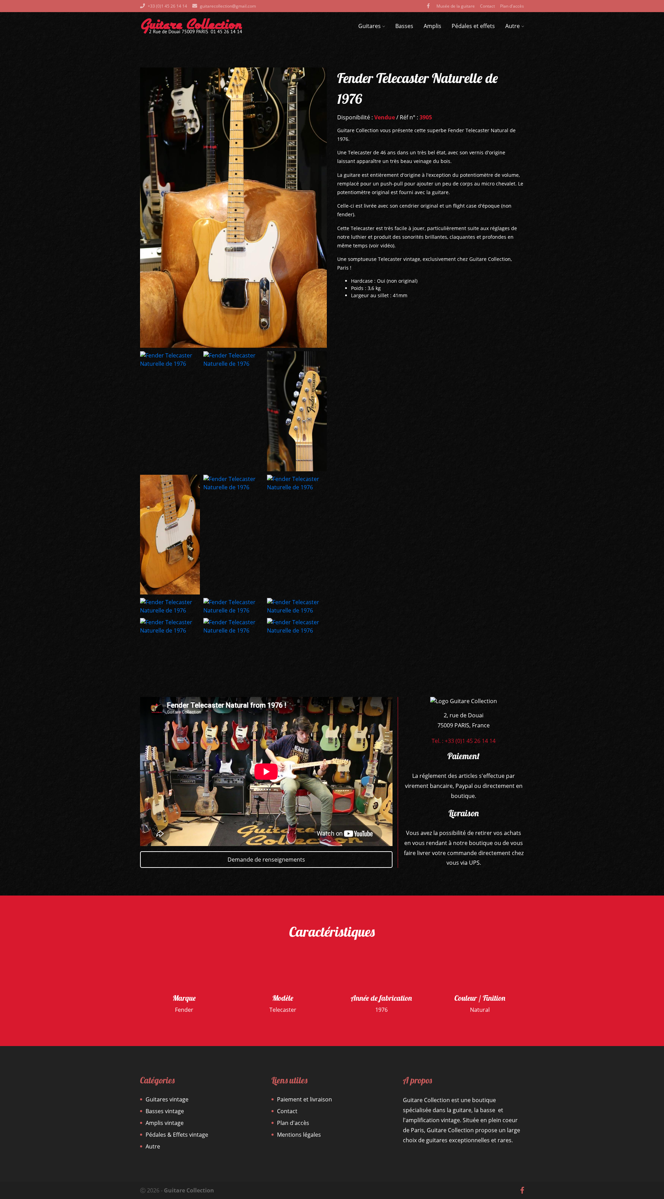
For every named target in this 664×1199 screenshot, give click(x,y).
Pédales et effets (473, 26)
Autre (512, 26)
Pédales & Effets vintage (177, 1134)
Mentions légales (299, 1134)
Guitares (369, 26)
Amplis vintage (165, 1123)
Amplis (432, 26)
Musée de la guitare (455, 6)
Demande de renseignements (266, 859)
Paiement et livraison (304, 1099)
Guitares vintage (167, 1099)
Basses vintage (165, 1111)
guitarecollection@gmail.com (228, 6)
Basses (404, 26)
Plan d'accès (512, 6)
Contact (487, 6)
